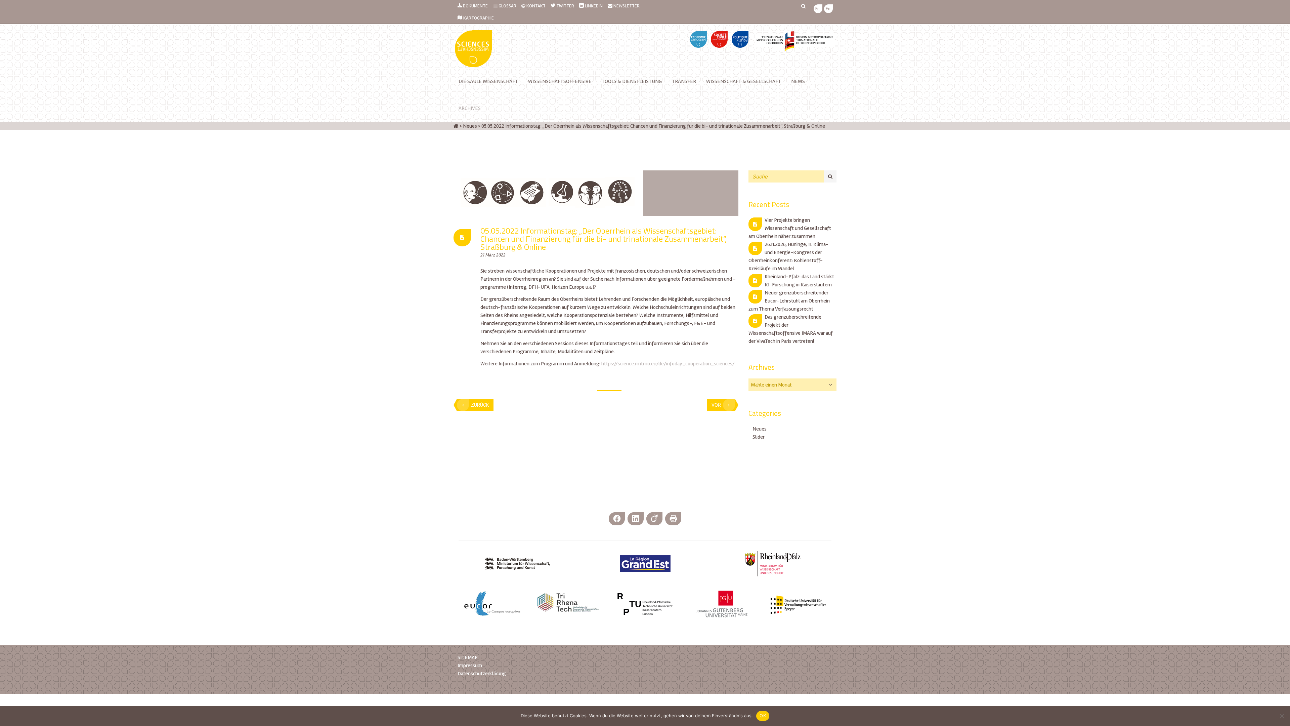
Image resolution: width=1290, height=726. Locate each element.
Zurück (480, 405)
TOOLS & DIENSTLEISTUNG (632, 81)
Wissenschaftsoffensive (560, 81)
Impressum (470, 665)
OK (763, 715)
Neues (759, 429)
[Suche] (830, 176)
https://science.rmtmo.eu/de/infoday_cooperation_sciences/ (668, 363)
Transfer (684, 81)
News (798, 81)
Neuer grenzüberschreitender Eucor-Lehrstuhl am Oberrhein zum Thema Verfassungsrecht (789, 300)
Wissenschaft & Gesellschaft (743, 81)
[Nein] (1281, 716)
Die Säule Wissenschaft (488, 81)
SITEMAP (468, 657)
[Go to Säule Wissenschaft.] (456, 126)
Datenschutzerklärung (482, 673)
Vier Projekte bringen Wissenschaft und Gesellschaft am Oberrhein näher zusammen (789, 228)
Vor (716, 405)
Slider (758, 437)
